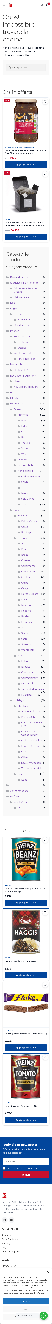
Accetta (26, 1301)
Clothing (23, 807)
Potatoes (26, 622)
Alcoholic (23, 414)
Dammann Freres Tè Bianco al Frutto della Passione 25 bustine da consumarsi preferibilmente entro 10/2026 (26, 224)
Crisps (24, 582)
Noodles (26, 610)
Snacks (22, 347)
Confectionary (29, 678)
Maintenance (21, 297)
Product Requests (11, 1251)
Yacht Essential (22, 353)
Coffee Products (30, 476)
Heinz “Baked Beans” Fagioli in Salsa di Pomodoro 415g (25, 890)
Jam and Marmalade (33, 689)
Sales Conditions (10, 1239)
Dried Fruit (27, 683)
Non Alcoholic (26, 465)
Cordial (25, 482)
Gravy (24, 588)
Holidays (19, 700)
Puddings (26, 694)
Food (17, 510)
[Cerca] (41, 5)
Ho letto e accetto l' (23, 1168)
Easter (21, 774)
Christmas (23, 706)
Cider (24, 426)
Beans (24, 549)
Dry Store (23, 342)
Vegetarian (27, 650)
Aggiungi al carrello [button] (26, 164)
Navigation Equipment (23, 375)
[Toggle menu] (4, 5)
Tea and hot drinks (32, 768)
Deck (13, 302)
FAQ (4, 1247)
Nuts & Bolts (25, 319)
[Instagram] (11, 1220)
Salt (23, 627)
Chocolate (27, 672)
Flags (17, 381)
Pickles (25, 616)
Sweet (21, 655)
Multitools (16, 364)
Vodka (24, 448)
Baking (25, 661)
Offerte (14, 398)
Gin (23, 431)
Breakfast (23, 515)
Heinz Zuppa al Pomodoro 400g (21, 1106)
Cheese (25, 560)
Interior (14, 331)
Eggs (24, 779)
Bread (24, 554)
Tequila (25, 443)
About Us (6, 1235)
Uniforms (15, 796)
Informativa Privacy (31, 1168)
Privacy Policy (9, 1266)
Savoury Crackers (31, 763)
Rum (24, 437)
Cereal (25, 527)
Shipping (6, 1243)
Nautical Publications (26, 386)
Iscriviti (26, 1175)
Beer (24, 420)
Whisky (25, 454)
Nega (26, 1309)
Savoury (22, 538)
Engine (14, 308)
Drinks (8, 220)
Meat (24, 599)
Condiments (28, 566)
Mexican (26, 605)
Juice (24, 487)
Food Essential (22, 336)
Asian (24, 543)
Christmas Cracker (31, 740)
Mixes (24, 493)
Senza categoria (19, 791)
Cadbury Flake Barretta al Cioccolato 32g (26, 1033)
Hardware (19, 314)
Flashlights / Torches (25, 370)
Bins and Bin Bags (20, 277)
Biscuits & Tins (29, 717)
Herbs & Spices (29, 594)
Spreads (26, 644)
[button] (47, 1271)
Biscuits (25, 666)
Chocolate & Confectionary (19, 147)
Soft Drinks (27, 498)
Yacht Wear (20, 802)
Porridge (26, 532)
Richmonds (16, 403)
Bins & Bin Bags (26, 359)
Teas (23, 504)
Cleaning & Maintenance (24, 283)
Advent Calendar (31, 711)
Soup (24, 638)
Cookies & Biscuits (31, 746)
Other (24, 757)
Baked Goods (29, 521)
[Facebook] (5, 1220)
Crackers (26, 577)
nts (12, 392)
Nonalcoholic (25, 470)
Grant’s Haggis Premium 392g (20, 961)
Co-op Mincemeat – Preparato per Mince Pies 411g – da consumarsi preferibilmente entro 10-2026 (25, 151)
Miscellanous (21, 325)
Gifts (23, 751)
